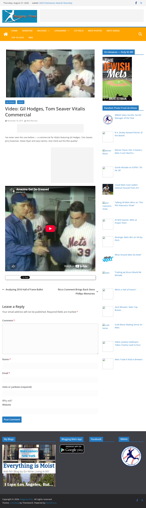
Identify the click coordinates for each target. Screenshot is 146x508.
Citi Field (78, 30)
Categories (60, 30)
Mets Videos (113, 30)
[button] (48, 31)
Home (14, 30)
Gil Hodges (10, 102)
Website (6, 404)
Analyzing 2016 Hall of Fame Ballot (24, 289)
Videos (20, 102)
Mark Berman (32, 120)
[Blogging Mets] (5, 34)
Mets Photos (95, 30)
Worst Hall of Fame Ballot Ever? (54, 3)
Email (6, 373)
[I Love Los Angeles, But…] (29, 475)
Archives (42, 30)
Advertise (27, 30)
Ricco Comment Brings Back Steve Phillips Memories (76, 291)
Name (6, 359)
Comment (8, 320)
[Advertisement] (92, 15)
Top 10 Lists (17, 37)
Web (31, 37)
